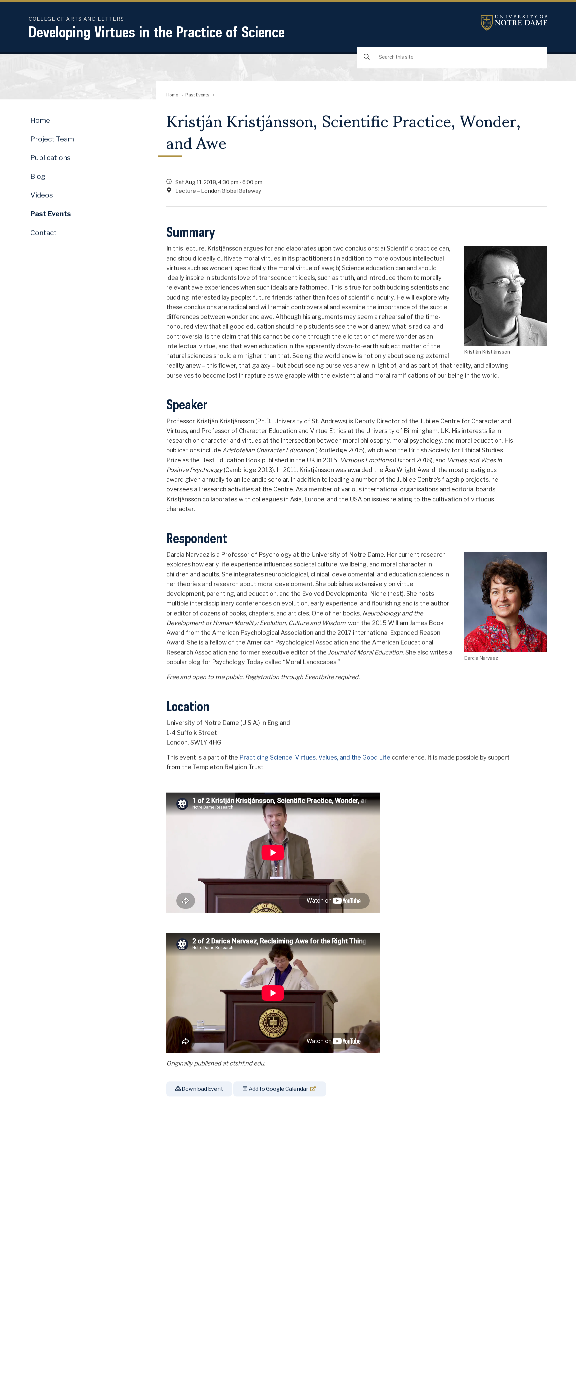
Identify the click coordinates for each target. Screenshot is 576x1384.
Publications (50, 157)
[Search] (366, 57)
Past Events (197, 94)
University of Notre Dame (514, 23)
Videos (41, 195)
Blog (37, 176)
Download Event (202, 1089)
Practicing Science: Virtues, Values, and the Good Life (314, 757)
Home (172, 94)
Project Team (52, 139)
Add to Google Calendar (278, 1089)
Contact (43, 232)
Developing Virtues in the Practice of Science (157, 31)
